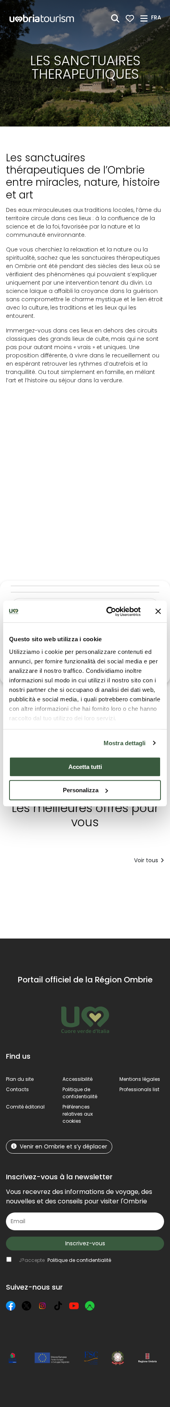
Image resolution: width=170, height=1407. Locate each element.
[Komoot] (89, 1306)
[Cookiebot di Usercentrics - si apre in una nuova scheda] (107, 611)
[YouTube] (74, 1306)
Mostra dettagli (125, 743)
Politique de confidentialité (79, 1093)
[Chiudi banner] (158, 611)
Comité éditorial (25, 1106)
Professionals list (139, 1089)
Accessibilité (77, 1079)
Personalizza (80, 790)
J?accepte (65, 1260)
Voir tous (146, 860)
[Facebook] (10, 1306)
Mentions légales (139, 1079)
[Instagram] (42, 1306)
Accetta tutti (85, 766)
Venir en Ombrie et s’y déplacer (63, 1146)
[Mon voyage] (130, 18)
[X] (26, 1306)
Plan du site (20, 1079)
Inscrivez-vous (85, 1243)
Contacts (17, 1089)
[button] (157, 17)
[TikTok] (58, 1306)
